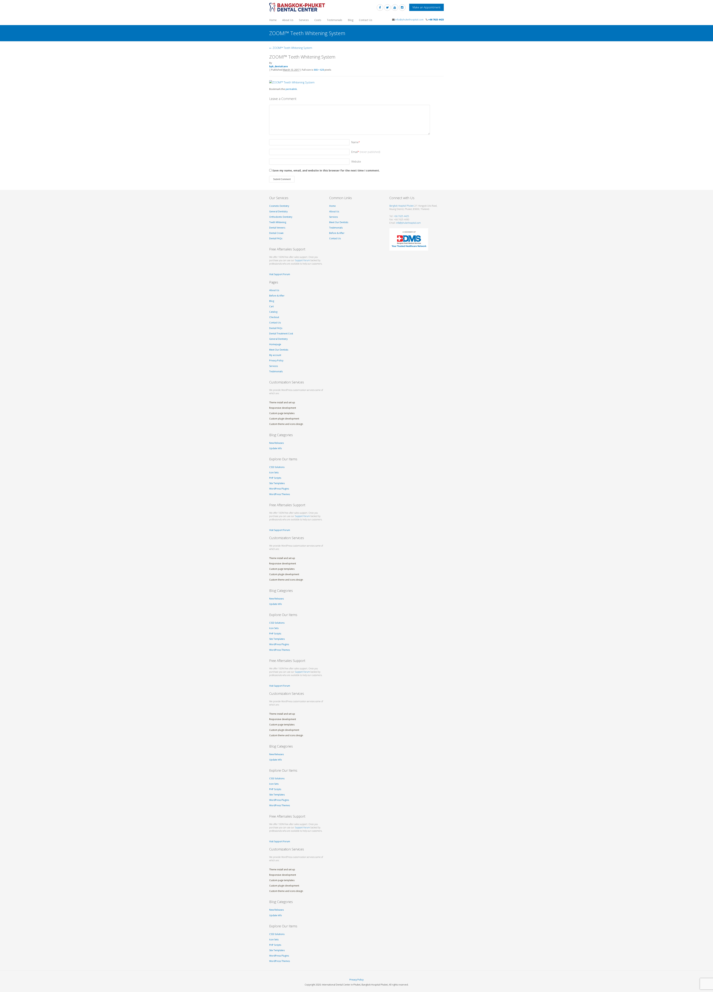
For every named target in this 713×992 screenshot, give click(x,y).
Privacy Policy (276, 360)
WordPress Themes (279, 494)
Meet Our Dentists (278, 349)
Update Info (275, 448)
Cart (271, 306)
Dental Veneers (277, 227)
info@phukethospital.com (409, 19)
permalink (291, 89)
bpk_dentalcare (278, 66)
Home (273, 20)
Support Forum (302, 260)
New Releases (276, 443)
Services (304, 20)
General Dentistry (278, 211)
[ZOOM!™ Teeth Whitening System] (292, 82)
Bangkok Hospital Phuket (401, 205)
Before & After (276, 295)
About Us (287, 20)
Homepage (275, 344)
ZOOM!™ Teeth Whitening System (290, 48)
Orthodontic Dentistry (280, 216)
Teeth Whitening (277, 222)
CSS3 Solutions (276, 467)
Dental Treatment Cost (281, 333)
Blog (350, 20)
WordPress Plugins (279, 488)
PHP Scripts (275, 477)
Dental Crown (276, 233)
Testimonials (334, 20)
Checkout (274, 317)
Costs (317, 20)
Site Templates (277, 483)
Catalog (273, 311)
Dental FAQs (275, 238)
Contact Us (365, 20)
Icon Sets (274, 472)
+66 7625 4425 (436, 19)
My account (275, 355)
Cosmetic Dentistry (279, 206)
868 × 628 (319, 69)
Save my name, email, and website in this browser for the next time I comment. (326, 170)
